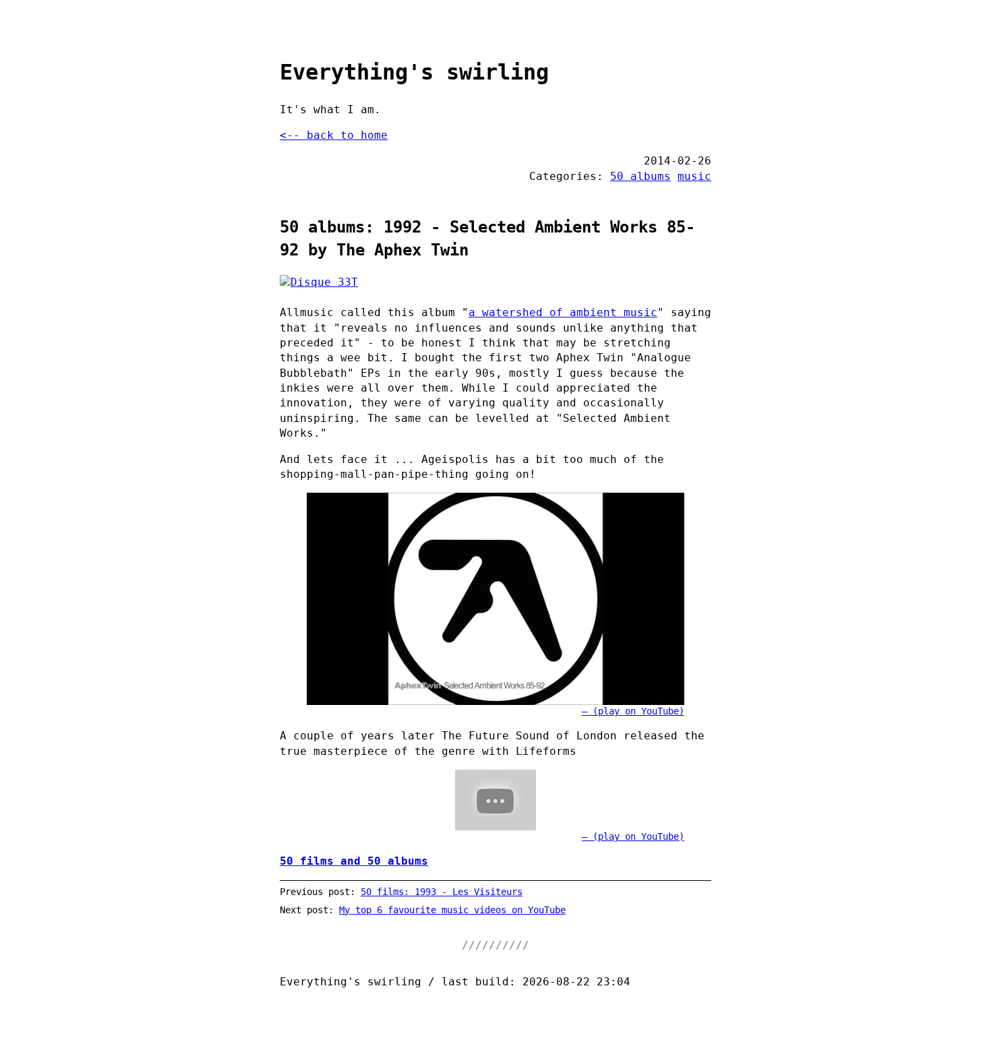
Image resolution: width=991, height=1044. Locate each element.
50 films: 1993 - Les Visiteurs (441, 891)
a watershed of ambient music (563, 312)
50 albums (640, 176)
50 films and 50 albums (354, 861)
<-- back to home (334, 135)
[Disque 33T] (495, 282)
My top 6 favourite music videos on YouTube (452, 909)
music (694, 176)
